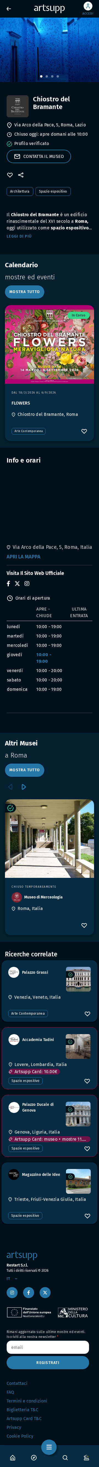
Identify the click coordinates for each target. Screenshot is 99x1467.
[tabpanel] (49, 50)
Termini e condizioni (27, 1401)
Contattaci (17, 1383)
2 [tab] (47, 76)
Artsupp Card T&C (24, 1418)
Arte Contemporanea (29, 431)
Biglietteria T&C (22, 1409)
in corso (78, 315)
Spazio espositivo (53, 191)
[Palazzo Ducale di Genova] (78, 1114)
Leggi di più (19, 236)
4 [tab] (58, 76)
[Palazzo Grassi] (78, 979)
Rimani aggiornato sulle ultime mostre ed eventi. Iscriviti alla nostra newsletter (46, 1334)
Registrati (47, 1362)
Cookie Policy (20, 1436)
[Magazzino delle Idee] (78, 1181)
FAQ (10, 1392)
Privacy (14, 1427)
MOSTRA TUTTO (24, 291)
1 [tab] (41, 76)
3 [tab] (52, 76)
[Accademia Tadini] (78, 1046)
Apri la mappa (23, 557)
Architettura (20, 191)
